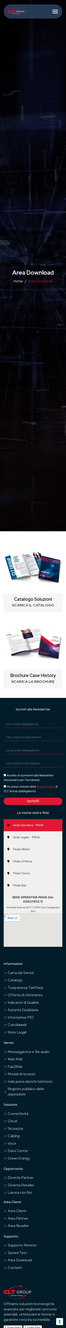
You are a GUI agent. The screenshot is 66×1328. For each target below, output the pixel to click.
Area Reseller (18, 1225)
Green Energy (19, 1158)
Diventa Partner (21, 1177)
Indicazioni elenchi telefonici (30, 1081)
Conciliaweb (17, 1024)
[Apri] (55, 11)
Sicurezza (15, 1128)
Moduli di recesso (22, 1074)
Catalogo (15, 980)
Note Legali (17, 1032)
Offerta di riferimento (25, 995)
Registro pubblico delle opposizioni (26, 1092)
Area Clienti (17, 1211)
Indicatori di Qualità (23, 1002)
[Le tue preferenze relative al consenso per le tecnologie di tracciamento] (59, 1321)
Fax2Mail (15, 1066)
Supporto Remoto (22, 1245)
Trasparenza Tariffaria (25, 987)
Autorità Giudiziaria (23, 1010)
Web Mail (15, 1059)
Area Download (20, 1260)
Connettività (18, 1113)
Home (18, 281)
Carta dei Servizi (21, 973)
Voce (12, 1143)
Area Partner (18, 1218)
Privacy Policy (45, 786)
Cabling (14, 1136)
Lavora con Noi (20, 1192)
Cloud (12, 1121)
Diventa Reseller (21, 1185)
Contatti (15, 1267)
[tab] (33, 825)
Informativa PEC (21, 1017)
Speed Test (17, 1252)
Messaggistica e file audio (28, 1052)
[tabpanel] (33, 919)
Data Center (18, 1151)
